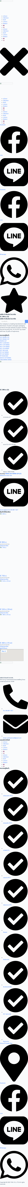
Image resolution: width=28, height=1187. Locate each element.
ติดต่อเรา (5, 24)
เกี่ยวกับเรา (6, 18)
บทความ (5, 22)
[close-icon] (14, 82)
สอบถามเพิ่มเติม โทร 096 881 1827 (9, 510)
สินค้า (4, 20)
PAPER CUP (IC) (16, 474)
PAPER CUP (8, 474)
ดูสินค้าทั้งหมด (3, 648)
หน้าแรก (5, 16)
